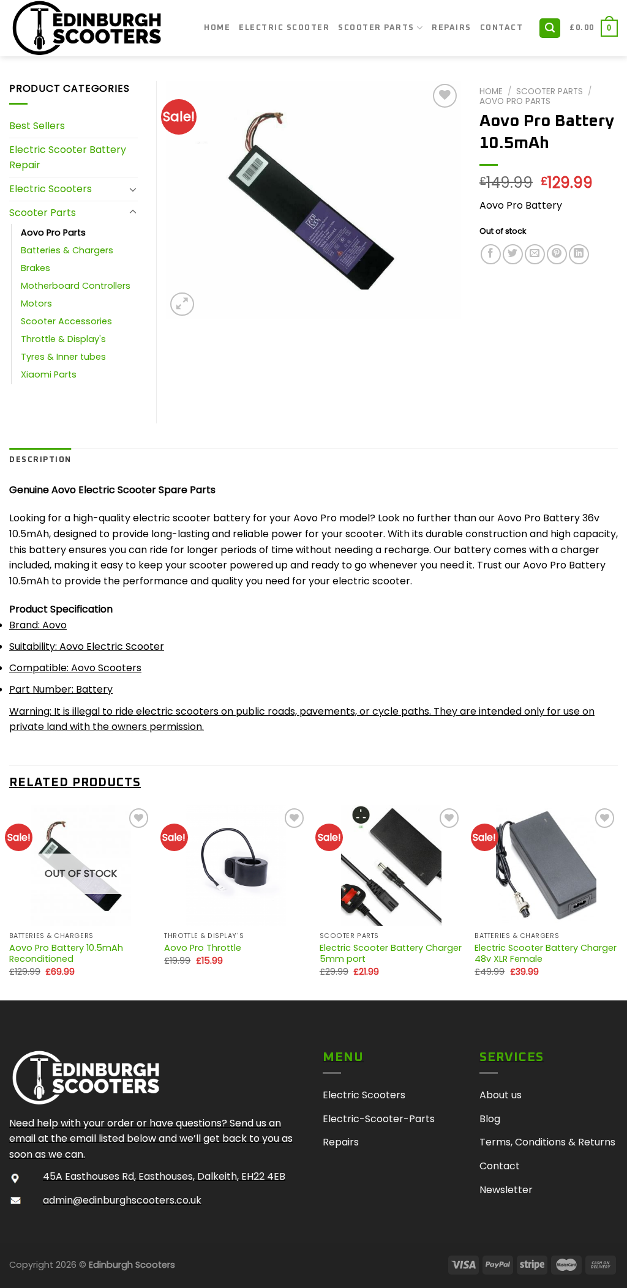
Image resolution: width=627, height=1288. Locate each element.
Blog (489, 1119)
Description (40, 460)
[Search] (549, 28)
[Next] (617, 901)
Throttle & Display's (63, 339)
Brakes (35, 268)
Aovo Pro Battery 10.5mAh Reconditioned (66, 953)
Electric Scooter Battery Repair (67, 158)
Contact (502, 28)
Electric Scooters (50, 189)
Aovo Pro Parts (514, 101)
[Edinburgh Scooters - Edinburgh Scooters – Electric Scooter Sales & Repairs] (97, 28)
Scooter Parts (376, 28)
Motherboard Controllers (75, 286)
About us (500, 1095)
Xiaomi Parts (49, 374)
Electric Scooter (284, 28)
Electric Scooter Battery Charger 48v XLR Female (546, 953)
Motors (36, 303)
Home (217, 28)
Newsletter (506, 1190)
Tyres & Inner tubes (63, 357)
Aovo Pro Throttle (202, 948)
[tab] (40, 460)
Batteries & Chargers (67, 250)
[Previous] (10, 901)
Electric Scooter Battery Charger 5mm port (391, 953)
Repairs (451, 28)
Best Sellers (37, 126)
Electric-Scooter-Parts (379, 1119)
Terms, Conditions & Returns (547, 1142)
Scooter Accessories (66, 321)
